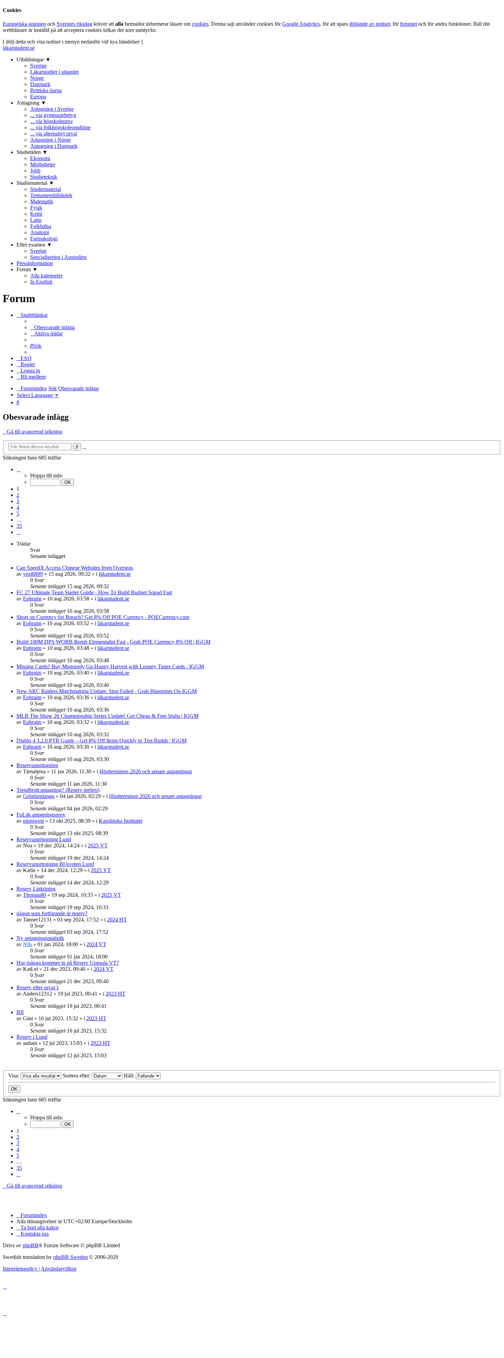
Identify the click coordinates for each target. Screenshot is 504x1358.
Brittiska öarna (46, 90)
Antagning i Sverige (52, 109)
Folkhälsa (40, 226)
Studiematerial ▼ (35, 183)
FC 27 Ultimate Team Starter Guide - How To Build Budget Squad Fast (94, 592)
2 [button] (17, 495)
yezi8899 (33, 574)
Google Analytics (301, 24)
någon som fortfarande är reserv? (51, 913)
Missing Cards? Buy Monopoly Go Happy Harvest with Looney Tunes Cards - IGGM (110, 666)
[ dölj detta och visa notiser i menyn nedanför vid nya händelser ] (73, 42)
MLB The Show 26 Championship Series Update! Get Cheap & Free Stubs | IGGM (107, 716)
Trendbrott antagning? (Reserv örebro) (57, 790)
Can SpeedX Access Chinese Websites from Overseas (74, 568)
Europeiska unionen (24, 24)
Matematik (41, 201)
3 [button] (17, 501)
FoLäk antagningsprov (40, 815)
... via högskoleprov (51, 121)
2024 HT (117, 919)
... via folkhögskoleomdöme (60, 127)
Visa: (14, 1076)
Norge (37, 78)
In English (41, 282)
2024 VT (96, 944)
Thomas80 (34, 895)
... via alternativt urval (53, 133)
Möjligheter (42, 164)
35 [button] (19, 526)
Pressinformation (34, 263)
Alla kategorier (46, 275)
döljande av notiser (369, 24)
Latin (35, 220)
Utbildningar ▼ (33, 59)
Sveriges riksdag (74, 24)
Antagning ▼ (31, 103)
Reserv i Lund (31, 1037)
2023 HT (115, 994)
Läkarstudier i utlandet (54, 72)
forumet (408, 24)
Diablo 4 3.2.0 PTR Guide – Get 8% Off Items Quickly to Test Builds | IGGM (101, 740)
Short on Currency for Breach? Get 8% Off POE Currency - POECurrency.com (102, 617)
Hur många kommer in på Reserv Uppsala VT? (67, 963)
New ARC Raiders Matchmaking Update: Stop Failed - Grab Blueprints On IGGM (106, 691)
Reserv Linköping (36, 889)
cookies (200, 24)
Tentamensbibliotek (51, 195)
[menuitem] (52, 327)
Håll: (130, 1076)
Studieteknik (43, 177)
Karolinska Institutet (120, 821)
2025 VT (98, 845)
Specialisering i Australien (58, 257)
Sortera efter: (77, 1076)
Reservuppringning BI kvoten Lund (55, 864)
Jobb (35, 171)
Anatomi (39, 232)
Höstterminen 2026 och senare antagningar (145, 771)
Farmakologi (44, 238)
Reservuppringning (37, 765)
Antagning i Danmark (53, 146)
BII (20, 1012)
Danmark (40, 84)
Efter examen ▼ (34, 245)
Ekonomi (40, 158)
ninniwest (33, 821)
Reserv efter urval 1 (37, 987)
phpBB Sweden (70, 1257)
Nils (27, 944)
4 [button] (17, 507)
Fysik (36, 208)
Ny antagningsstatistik (40, 938)
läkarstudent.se (19, 48)
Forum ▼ (27, 269)
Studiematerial (45, 189)
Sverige (38, 66)
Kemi (36, 214)
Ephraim (32, 598)
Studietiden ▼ (32, 152)
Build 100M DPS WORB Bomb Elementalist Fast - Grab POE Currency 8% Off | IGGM (113, 642)
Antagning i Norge (50, 140)
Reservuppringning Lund (43, 839)
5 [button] (17, 513)
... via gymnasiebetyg (53, 115)
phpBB (30, 1245)
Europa (38, 96)
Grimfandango (39, 796)
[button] (18, 469)
